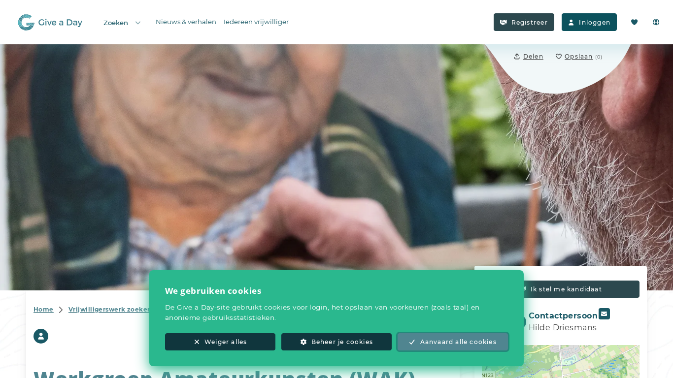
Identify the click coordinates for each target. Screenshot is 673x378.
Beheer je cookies (342, 342)
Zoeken (115, 23)
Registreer (529, 22)
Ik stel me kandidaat (566, 289)
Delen (533, 56)
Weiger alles (225, 342)
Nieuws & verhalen (186, 22)
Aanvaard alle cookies (458, 342)
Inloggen (594, 22)
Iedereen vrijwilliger (256, 22)
